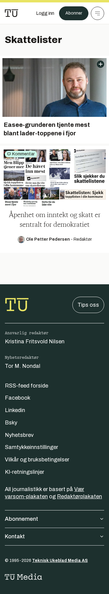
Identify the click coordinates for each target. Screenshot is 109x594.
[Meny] (97, 13)
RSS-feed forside (26, 386)
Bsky (11, 423)
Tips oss (88, 305)
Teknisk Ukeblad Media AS (60, 560)
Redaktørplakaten (79, 496)
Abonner (73, 13)
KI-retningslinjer (24, 472)
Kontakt (15, 536)
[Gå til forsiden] (11, 13)
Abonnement (21, 519)
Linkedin (15, 410)
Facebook (17, 398)
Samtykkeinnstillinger (31, 447)
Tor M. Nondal (22, 366)
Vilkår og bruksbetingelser (37, 460)
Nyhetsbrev (19, 435)
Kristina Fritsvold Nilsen (34, 341)
